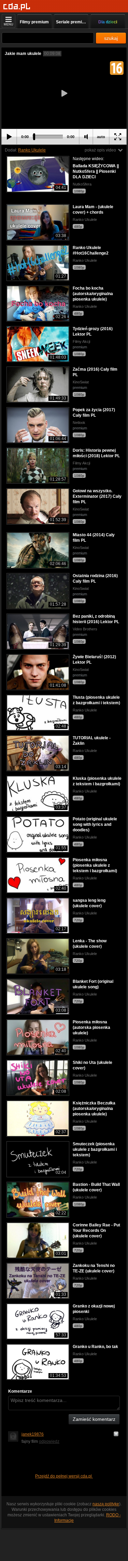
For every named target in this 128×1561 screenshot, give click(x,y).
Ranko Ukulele (32, 150)
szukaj (111, 38)
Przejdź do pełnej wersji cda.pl (64, 1476)
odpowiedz (49, 1441)
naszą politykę (106, 1504)
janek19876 (33, 1434)
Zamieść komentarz (94, 1419)
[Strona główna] (16, 6)
